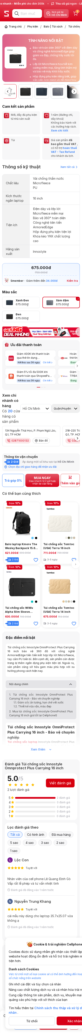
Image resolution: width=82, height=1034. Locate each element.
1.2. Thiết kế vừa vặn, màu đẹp (32, 706)
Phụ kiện (32, 26)
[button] (77, 58)
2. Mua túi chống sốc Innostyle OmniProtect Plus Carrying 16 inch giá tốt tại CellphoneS (41, 713)
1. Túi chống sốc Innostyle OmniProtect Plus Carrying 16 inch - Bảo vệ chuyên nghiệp (41, 696)
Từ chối (32, 1021)
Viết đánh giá (60, 783)
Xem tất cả (67, 167)
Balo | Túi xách (53, 26)
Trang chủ (15, 26)
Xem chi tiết (59, 130)
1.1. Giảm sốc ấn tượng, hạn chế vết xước (39, 702)
